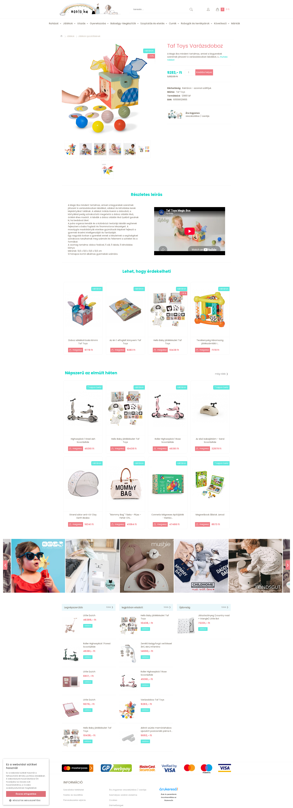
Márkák (235, 23)
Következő (220, 23)
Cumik (172, 23)
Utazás (81, 23)
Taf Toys (180, 92)
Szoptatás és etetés (152, 23)
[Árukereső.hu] (168, 790)
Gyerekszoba (98, 23)
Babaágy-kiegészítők (123, 23)
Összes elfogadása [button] (26, 794)
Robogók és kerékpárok (195, 23)
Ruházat (54, 23)
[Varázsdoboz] (108, 89)
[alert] (26, 782)
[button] (26, 800)
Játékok (68, 23)
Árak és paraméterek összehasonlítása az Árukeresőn (169, 797)
